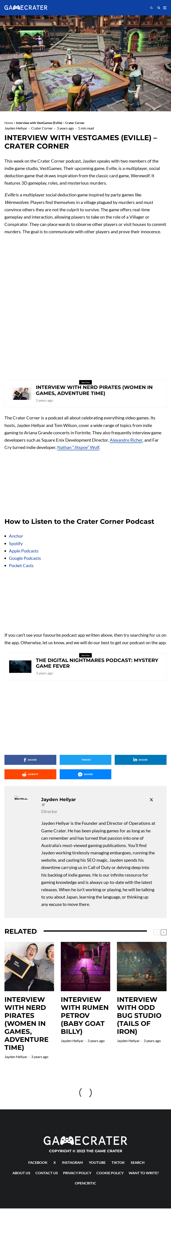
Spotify (16, 543)
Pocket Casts (21, 565)
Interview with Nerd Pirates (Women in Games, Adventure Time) (94, 390)
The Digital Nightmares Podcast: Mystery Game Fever (97, 663)
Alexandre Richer (126, 440)
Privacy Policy (77, 1173)
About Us (21, 1173)
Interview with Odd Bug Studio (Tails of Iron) (139, 1016)
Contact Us (46, 1173)
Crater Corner (42, 128)
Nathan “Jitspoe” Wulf (78, 447)
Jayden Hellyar (15, 128)
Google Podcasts (25, 558)
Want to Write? (144, 1173)
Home (8, 123)
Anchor (16, 535)
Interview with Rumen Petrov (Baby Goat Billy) (85, 1016)
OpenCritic (85, 1183)
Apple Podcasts (24, 550)
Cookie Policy (110, 1173)
